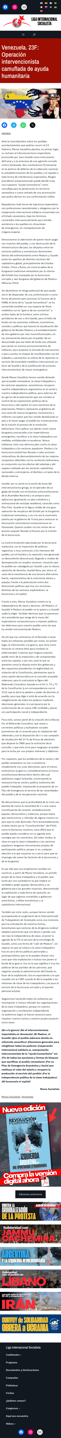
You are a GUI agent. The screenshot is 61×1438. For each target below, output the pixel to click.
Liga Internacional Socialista (23, 1347)
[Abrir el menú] (23, 34)
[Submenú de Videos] (15, 1424)
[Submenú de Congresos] (19, 1408)
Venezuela (27, 1096)
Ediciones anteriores (30, 1194)
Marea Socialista (11, 1096)
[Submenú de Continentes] (21, 1355)
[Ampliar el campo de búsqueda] (34, 34)
